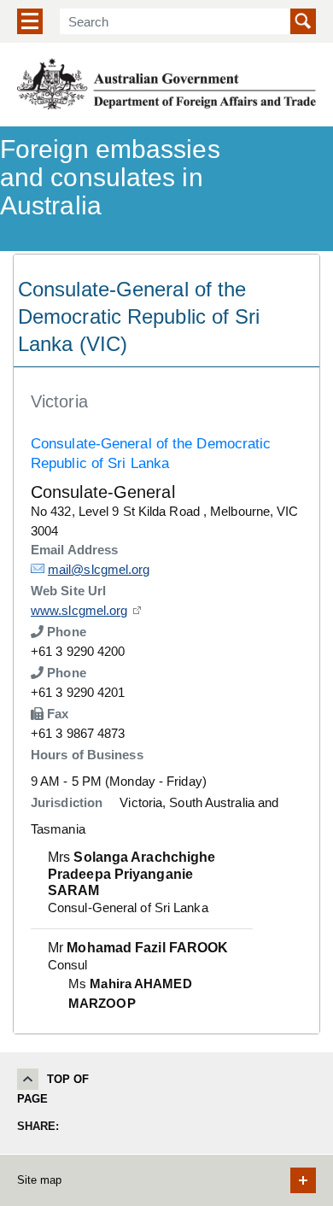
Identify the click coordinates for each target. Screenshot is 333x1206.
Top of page (53, 1089)
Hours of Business (87, 754)
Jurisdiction (66, 802)
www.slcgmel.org (79, 610)
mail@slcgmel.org (99, 569)
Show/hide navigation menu (30, 21)
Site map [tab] (39, 1180)
